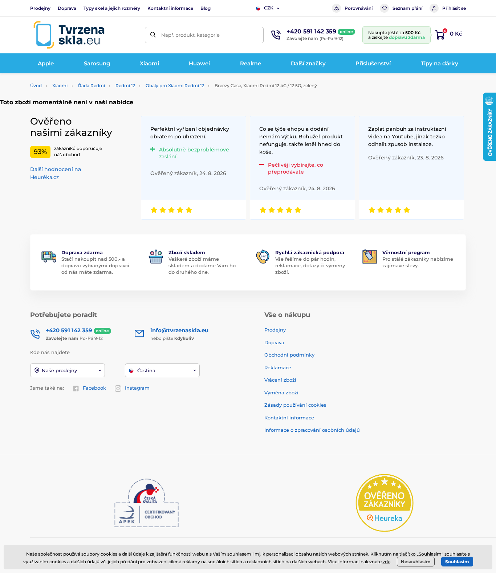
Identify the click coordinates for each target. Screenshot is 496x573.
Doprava (67, 8)
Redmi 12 (125, 85)
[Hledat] (153, 35)
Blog (205, 8)
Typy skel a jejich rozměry (112, 8)
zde (386, 561)
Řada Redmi (91, 85)
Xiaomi (60, 85)
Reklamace (277, 367)
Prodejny (40, 8)
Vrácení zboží (280, 380)
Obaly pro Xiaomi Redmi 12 (175, 85)
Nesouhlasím (416, 561)
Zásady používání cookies (295, 405)
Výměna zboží (281, 392)
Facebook (94, 388)
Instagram (137, 388)
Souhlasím (457, 561)
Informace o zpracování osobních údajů (312, 430)
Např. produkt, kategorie (190, 35)
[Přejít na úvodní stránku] (69, 34)
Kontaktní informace (170, 8)
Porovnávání (359, 8)
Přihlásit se (454, 8)
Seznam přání (407, 8)
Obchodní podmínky (289, 355)
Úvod (36, 85)
